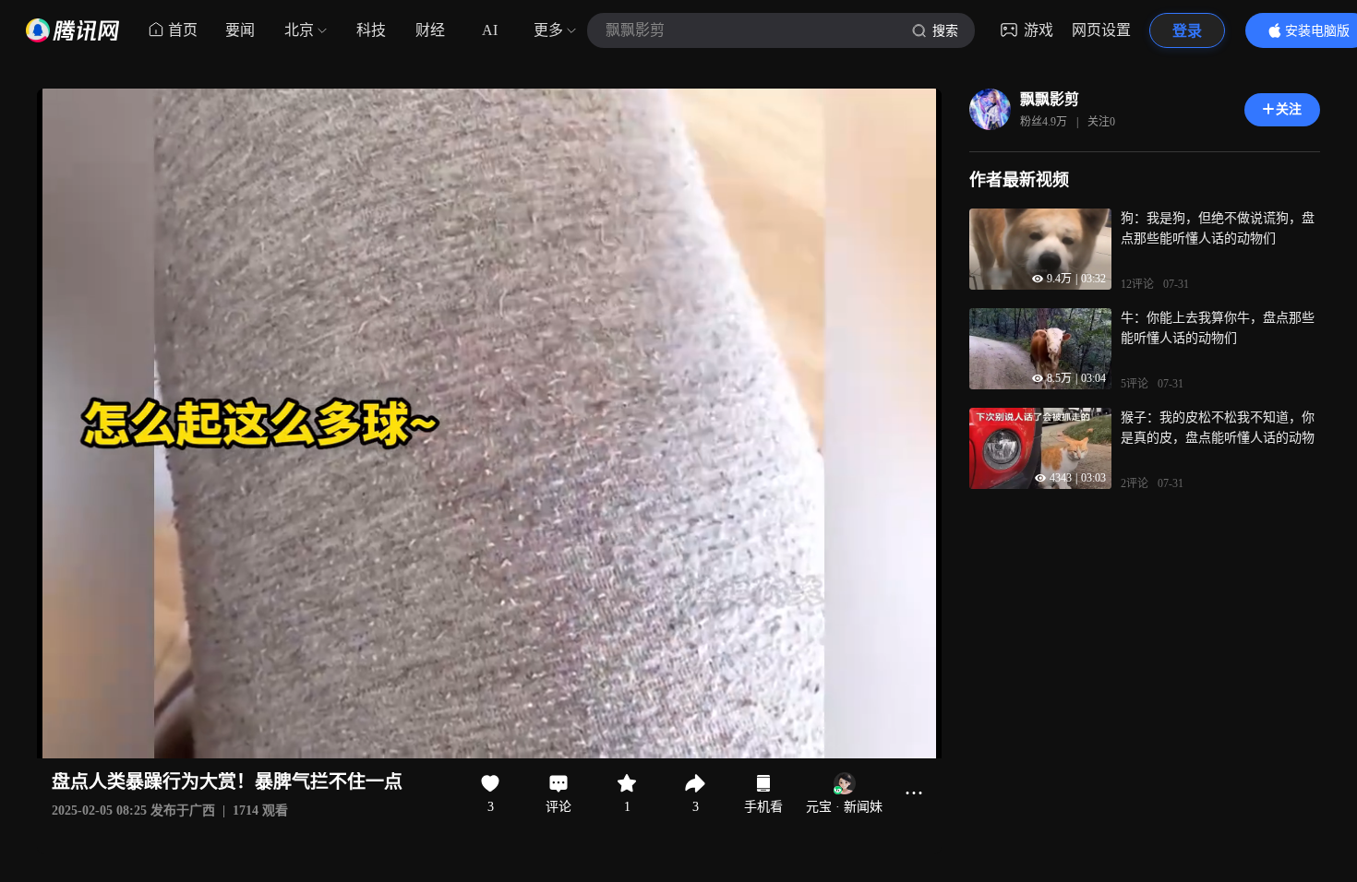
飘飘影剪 (1049, 99)
